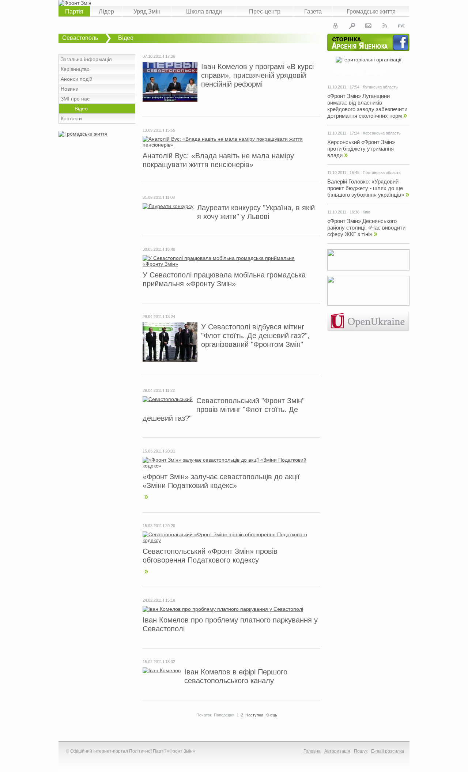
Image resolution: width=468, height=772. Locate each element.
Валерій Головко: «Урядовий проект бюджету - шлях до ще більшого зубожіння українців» (365, 188)
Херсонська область (382, 133)
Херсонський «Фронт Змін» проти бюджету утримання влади (361, 148)
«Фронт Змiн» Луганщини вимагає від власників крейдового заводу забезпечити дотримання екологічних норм (367, 106)
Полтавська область (382, 172)
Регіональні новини (359, 72)
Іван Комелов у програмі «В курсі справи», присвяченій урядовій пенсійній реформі (257, 75)
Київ (366, 212)
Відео (125, 38)
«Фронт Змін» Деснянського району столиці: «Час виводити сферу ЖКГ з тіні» (366, 227)
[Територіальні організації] (368, 60)
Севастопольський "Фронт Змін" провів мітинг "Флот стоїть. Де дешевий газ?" (224, 409)
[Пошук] (352, 27)
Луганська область (380, 87)
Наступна (254, 715)
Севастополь (80, 38)
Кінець (271, 715)
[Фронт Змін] (234, 3)
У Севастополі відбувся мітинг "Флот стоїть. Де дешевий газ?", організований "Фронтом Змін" (255, 335)
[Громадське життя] (82, 134)
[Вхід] (335, 27)
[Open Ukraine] (368, 330)
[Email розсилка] (368, 27)
